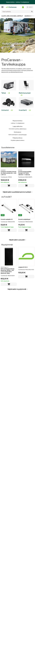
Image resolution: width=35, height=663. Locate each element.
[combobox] (17, 11)
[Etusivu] (11, 7)
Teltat (3, 93)
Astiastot (5, 110)
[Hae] (32, 11)
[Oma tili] (23, 7)
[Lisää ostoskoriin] (9, 185)
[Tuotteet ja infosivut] (3, 7)
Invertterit (23, 110)
